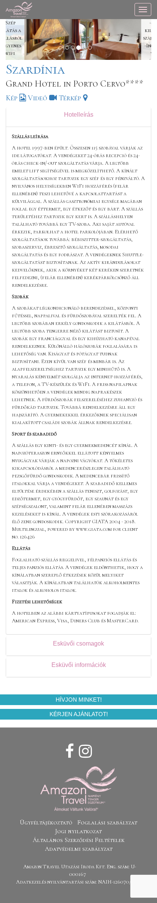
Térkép (71, 98)
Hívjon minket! (79, 699)
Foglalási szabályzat (107, 822)
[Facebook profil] (69, 751)
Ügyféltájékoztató (46, 822)
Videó (38, 98)
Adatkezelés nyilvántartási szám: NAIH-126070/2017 (78, 882)
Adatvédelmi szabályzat (78, 849)
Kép (12, 98)
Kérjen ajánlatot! (79, 714)
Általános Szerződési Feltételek (79, 840)
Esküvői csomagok (78, 643)
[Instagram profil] (85, 751)
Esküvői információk (78, 665)
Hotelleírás (78, 114)
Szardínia (35, 69)
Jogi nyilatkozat (78, 831)
